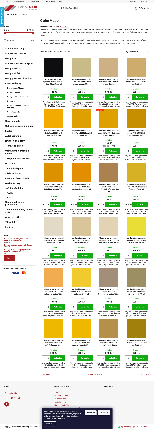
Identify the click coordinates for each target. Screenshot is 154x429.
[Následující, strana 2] (141, 374)
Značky (9, 227)
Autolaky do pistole (15, 53)
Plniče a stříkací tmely (17, 178)
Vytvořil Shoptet (127, 427)
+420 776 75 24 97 (16, 398)
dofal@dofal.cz (15, 393)
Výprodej (10, 222)
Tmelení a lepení (14, 168)
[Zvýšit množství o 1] (48, 97)
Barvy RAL (11, 58)
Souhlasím (104, 413)
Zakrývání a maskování (17, 158)
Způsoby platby (35, 1)
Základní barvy (13, 173)
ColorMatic (64, 26)
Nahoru (49, 374)
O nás (6, 1)
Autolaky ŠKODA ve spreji (19, 63)
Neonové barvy (13, 101)
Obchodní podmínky (61, 405)
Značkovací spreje (14, 116)
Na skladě (20, 40)
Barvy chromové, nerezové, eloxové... (18, 106)
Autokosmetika (13, 136)
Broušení (10, 163)
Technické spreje (14, 146)
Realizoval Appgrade (142, 427)
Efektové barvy (13, 83)
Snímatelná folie (13, 112)
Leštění (9, 131)
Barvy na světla (13, 92)
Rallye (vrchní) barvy (15, 88)
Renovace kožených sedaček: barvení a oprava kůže (16, 239)
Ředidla (10, 197)
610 (147, 374)
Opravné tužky (13, 217)
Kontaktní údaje (50, 1)
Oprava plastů (12, 121)
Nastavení (50, 424)
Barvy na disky (13, 68)
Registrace (144, 1)
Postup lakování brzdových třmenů (18, 245)
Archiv (9, 258)
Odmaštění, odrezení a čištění (17, 152)
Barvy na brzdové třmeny (17, 97)
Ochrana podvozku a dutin (19, 126)
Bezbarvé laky (12, 183)
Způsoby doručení (19, 1)
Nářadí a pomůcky (15, 141)
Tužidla (10, 193)
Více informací (59, 418)
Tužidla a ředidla (14, 188)
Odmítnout (90, 413)
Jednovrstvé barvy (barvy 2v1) (19, 210)
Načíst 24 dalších (95, 374)
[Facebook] (6, 404)
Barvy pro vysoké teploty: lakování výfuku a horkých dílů (18, 251)
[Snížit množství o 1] (43, 97)
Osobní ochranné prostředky (14, 203)
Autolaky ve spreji (15, 48)
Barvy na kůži (12, 73)
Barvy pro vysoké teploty (18, 78)
